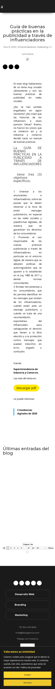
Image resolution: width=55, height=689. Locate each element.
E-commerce (17, 525)
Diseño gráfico (14, 485)
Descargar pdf (26, 388)
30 (38, 548)
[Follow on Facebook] (21, 583)
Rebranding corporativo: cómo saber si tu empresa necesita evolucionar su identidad (27, 478)
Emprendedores (27, 47)
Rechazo (27, 682)
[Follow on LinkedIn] (17, 66)
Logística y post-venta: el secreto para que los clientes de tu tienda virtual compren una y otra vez (27, 518)
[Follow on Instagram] (11, 66)
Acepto (27, 674)
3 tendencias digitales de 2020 (27, 411)
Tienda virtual (33, 530)
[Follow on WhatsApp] (27, 583)
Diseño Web (30, 485)
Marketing (42, 47)
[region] (27, 668)
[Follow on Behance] (5, 66)
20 (33, 548)
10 (29, 548)
